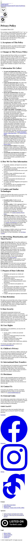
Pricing (23, 5)
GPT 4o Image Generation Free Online (13, 513)
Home (2, 5)
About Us (3, 7)
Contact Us (6, 537)
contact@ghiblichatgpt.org (7, 345)
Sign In (5, 16)
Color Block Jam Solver (10, 505)
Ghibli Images (7, 5)
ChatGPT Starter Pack (16, 5)
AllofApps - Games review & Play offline (14, 507)
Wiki (2, 16)
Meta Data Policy (12, 133)
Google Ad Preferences (11, 222)
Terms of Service (8, 534)
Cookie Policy (7, 536)
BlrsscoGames (7, 506)
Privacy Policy (7, 144)
